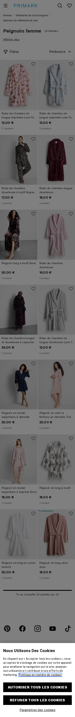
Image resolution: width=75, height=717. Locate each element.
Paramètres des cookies (37, 710)
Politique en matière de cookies (40, 674)
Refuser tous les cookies (37, 700)
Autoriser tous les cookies (37, 687)
